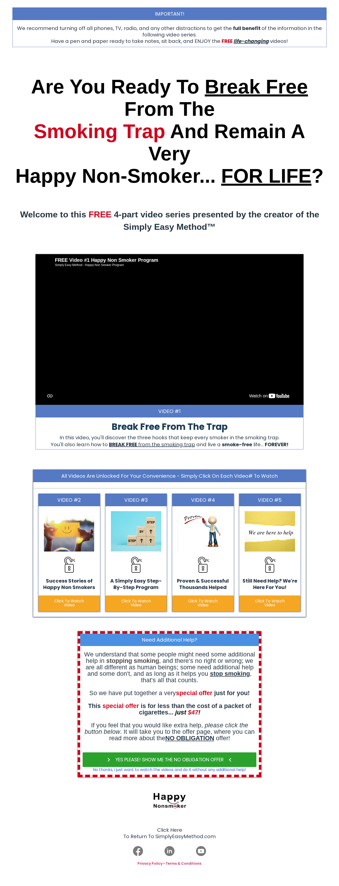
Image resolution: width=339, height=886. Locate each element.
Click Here (169, 830)
